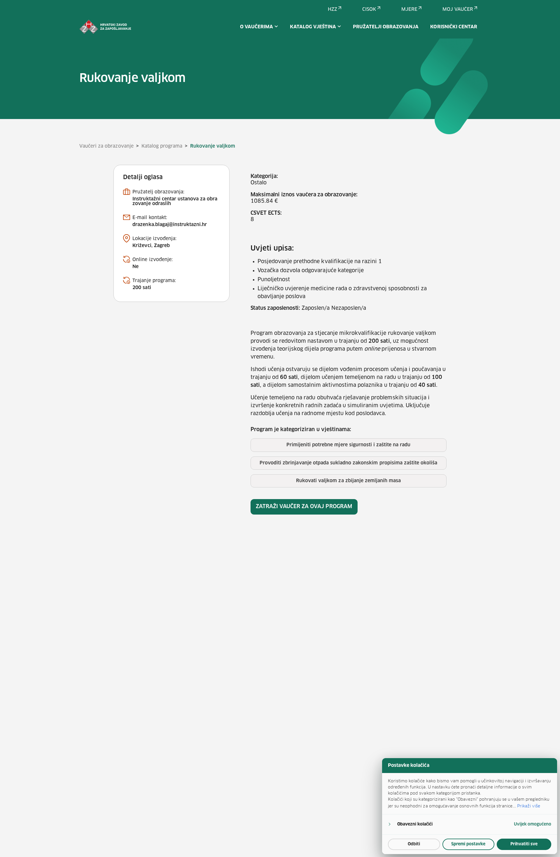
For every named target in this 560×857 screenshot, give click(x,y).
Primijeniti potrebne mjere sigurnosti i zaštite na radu (348, 445)
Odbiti (414, 844)
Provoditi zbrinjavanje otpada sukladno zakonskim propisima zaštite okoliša (348, 463)
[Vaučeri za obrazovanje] (105, 27)
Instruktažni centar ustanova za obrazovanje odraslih (174, 201)
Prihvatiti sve (524, 844)
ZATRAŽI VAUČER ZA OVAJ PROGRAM (304, 506)
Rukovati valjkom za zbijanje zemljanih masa (348, 480)
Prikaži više (528, 806)
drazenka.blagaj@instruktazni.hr (169, 224)
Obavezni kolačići (415, 824)
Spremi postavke (468, 844)
